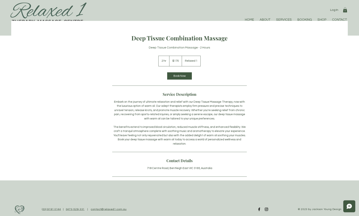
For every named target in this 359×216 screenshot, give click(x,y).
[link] (179, 76)
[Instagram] (266, 209)
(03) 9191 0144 (51, 209)
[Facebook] (259, 209)
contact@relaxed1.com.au (108, 209)
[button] (345, 9)
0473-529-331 (75, 209)
